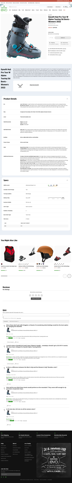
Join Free (64, 48)
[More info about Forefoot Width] (30, 202)
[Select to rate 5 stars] (41, 295)
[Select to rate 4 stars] (38, 295)
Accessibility (49, 479)
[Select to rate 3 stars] (36, 295)
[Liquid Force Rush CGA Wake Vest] (9, 254)
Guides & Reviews (4, 460)
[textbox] (36, 315)
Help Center (3, 458)
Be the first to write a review (53, 25)
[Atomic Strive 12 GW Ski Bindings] (62, 254)
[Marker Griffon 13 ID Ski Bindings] (27, 254)
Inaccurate (23, 359)
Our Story (15, 445)
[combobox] (24, 7)
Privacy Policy (36, 479)
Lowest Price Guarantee (6, 456)
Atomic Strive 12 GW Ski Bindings (61, 266)
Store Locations (28, 445)
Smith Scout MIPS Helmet (42, 266)
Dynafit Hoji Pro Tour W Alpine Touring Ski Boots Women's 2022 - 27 (24, 330)
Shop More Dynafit (34, 84)
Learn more (19, 318)
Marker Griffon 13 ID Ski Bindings (26, 266)
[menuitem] (10, 10)
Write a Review (36, 298)
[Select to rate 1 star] (30, 295)
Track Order (3, 445)
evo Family (28, 443)
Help (2, 443)
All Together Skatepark (29, 457)
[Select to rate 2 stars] (33, 295)
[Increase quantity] (52, 37)
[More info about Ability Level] (34, 185)
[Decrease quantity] (49, 37)
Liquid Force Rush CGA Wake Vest (9, 266)
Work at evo (15, 454)
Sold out (63, 37)
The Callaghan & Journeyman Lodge (29, 455)
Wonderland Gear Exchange (28, 460)
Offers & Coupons (4, 454)
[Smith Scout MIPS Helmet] (44, 254)
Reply (20, 359)
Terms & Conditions (43, 479)
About (14, 443)
